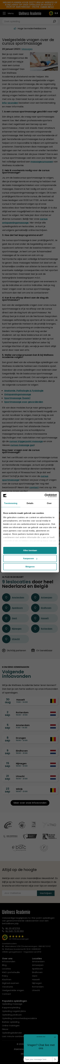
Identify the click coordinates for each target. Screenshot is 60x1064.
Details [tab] (30, 503)
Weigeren (30, 566)
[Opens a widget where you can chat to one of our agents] (41, 1048)
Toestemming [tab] (10, 503)
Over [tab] (49, 503)
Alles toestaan (30, 550)
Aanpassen (28, 558)
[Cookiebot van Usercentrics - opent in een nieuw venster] (44, 495)
